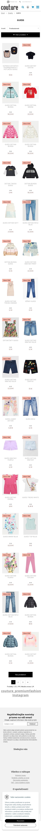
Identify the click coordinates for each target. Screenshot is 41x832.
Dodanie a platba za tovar (20, 778)
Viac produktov (20, 675)
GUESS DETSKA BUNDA (10, 106)
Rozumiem (20, 821)
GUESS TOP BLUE (30, 536)
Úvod (3, 13)
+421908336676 (27, 1)
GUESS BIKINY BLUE (10, 536)
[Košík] (33, 7)
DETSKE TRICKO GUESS (10, 184)
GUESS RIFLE (30, 419)
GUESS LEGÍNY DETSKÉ (10, 420)
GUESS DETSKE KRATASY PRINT (30, 263)
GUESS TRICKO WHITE (30, 497)
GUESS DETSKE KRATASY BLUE (30, 341)
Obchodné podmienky (20, 780)
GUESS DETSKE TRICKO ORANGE (10, 302)
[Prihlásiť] (28, 7)
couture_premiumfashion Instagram (21, 693)
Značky (10, 13)
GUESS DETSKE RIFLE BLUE (30, 223)
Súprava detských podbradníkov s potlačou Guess (10, 67)
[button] (23, 7)
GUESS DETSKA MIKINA (30, 106)
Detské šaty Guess (10, 340)
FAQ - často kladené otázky (20, 783)
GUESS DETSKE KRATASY (30, 459)
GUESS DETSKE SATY (10, 223)
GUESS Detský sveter (30, 655)
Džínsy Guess (30, 301)
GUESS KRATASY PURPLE (10, 459)
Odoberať (32, 724)
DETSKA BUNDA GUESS (30, 184)
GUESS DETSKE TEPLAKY (30, 576)
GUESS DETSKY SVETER (30, 67)
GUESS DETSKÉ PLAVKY (10, 576)
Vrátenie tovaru (20, 775)
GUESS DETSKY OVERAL (10, 498)
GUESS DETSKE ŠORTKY (30, 380)
